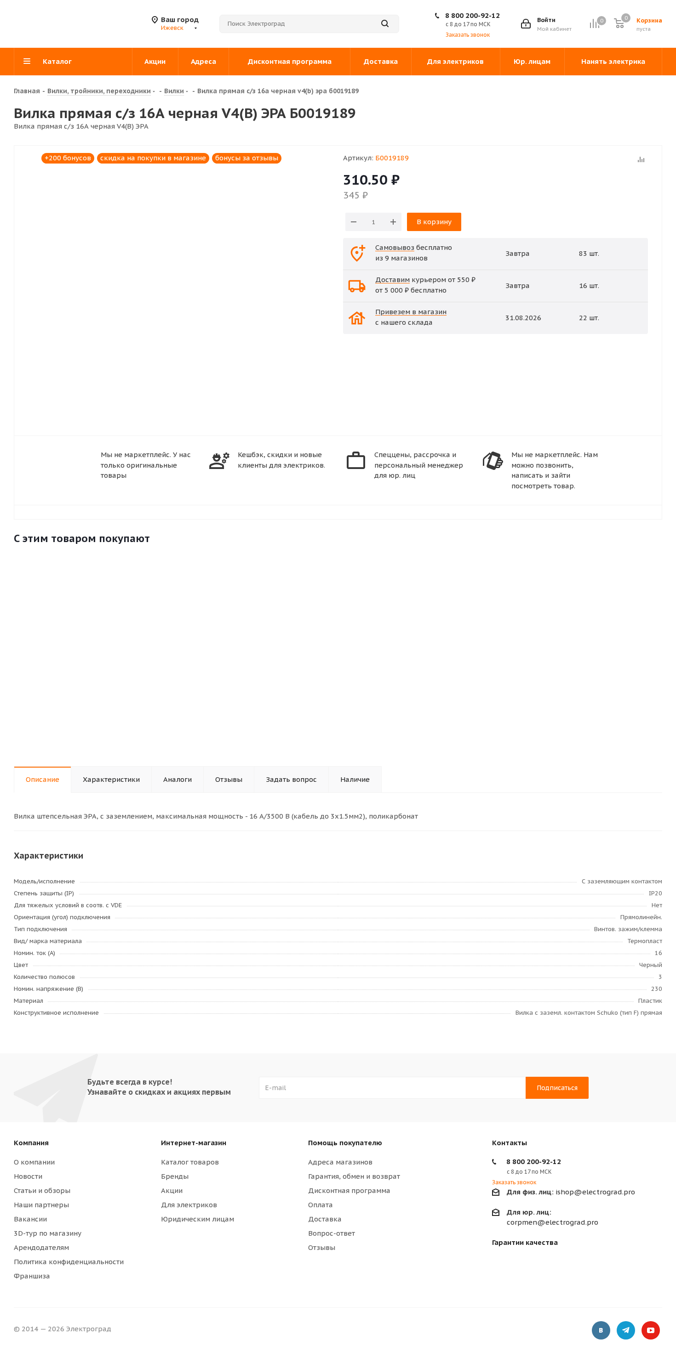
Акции (172, 1190)
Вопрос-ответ (331, 1233)
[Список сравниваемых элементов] (594, 23)
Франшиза (32, 1276)
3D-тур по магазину (47, 1233)
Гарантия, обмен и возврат (354, 1176)
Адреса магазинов (340, 1162)
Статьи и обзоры (42, 1190)
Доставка (325, 1219)
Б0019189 (392, 157)
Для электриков (189, 1204)
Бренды (175, 1176)
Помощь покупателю (345, 1142)
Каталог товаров (190, 1162)
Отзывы (321, 1247)
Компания (31, 1142)
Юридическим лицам (197, 1219)
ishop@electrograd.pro (571, 1191)
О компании (34, 1162)
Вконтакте (601, 1330)
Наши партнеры (41, 1204)
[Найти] (385, 24)
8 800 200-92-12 (472, 15)
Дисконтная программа (349, 1190)
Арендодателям (41, 1247)
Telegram (626, 1330)
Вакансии (30, 1219)
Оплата (320, 1204)
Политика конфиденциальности (69, 1261)
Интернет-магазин (193, 1142)
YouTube (651, 1330)
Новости (28, 1176)
